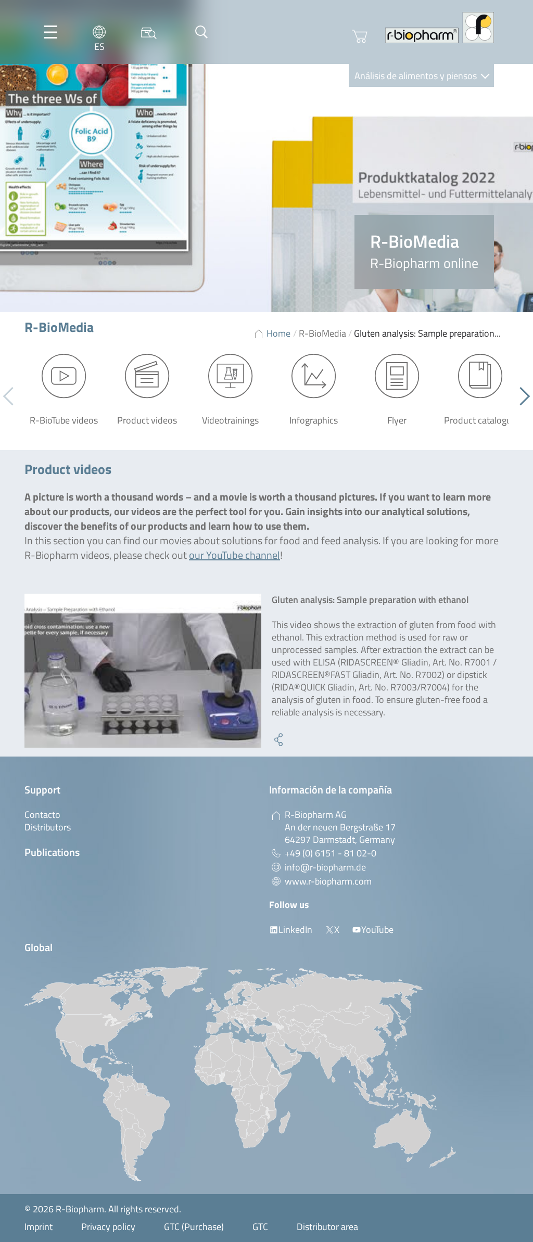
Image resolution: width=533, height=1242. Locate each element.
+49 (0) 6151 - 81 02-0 (330, 853)
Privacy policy (108, 1227)
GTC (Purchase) (194, 1227)
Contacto (42, 815)
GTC (260, 1227)
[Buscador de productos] (149, 32)
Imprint (38, 1227)
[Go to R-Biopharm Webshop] (359, 36)
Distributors (47, 827)
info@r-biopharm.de (325, 867)
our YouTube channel (234, 555)
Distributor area (327, 1227)
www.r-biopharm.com (328, 881)
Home (278, 333)
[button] (521, 396)
